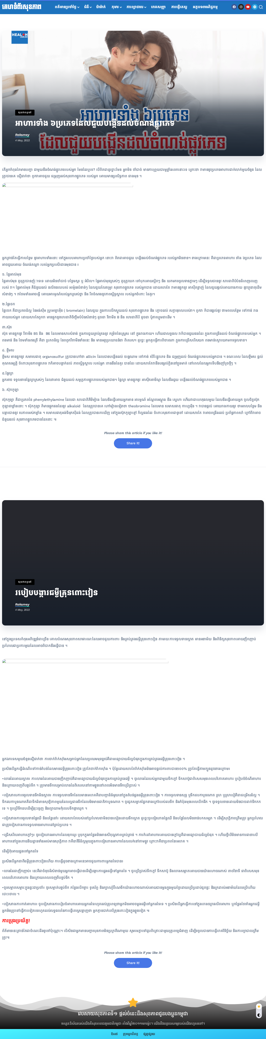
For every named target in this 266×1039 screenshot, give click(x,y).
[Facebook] (234, 7)
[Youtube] (248, 7)
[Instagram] (241, 7)
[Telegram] (255, 7)
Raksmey (22, 135)
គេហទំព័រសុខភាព (21, 7)
